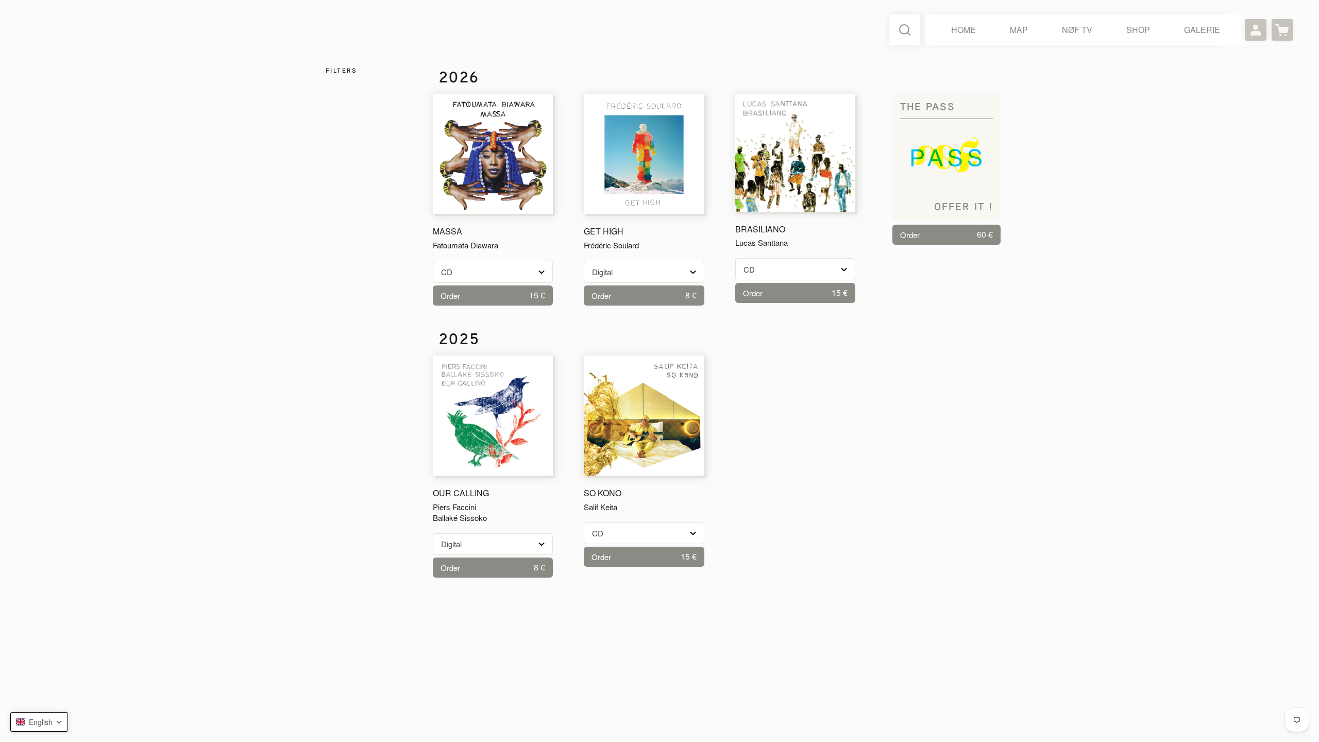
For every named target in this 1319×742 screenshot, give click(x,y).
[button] (39, 722)
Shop (1138, 30)
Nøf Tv (1077, 30)
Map (1019, 30)
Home (963, 30)
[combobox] (493, 271)
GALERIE (1202, 30)
